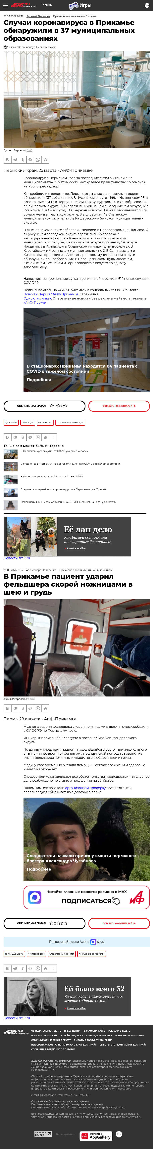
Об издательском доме (46, 1031)
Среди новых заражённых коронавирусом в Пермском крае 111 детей (63, 489)
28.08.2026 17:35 (13, 570)
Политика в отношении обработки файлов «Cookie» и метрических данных (78, 1107)
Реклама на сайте (94, 1031)
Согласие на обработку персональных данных (60, 1101)
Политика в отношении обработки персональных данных (67, 1104)
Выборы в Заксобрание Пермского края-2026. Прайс (63, 1045)
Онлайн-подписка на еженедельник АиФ (86, 1035)
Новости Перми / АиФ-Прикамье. (51, 294)
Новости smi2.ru (17, 558)
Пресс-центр (71, 1031)
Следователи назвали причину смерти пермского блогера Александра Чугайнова (81, 858)
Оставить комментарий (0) (119, 406)
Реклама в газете (119, 1031)
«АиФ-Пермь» (35, 302)
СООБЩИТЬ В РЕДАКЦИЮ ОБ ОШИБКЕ (53, 1049)
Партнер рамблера (65, 1134)
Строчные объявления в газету (51, 1040)
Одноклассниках (37, 298)
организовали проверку (85, 788)
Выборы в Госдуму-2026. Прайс (93, 1040)
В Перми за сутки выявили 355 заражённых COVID (52, 476)
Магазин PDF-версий (44, 1035)
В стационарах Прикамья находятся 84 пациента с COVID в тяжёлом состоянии (82, 369)
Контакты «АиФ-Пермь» (129, 1035)
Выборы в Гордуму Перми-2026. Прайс (123, 1045)
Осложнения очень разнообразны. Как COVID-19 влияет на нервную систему (68, 501)
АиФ (29, 150)
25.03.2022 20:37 (13, 16)
